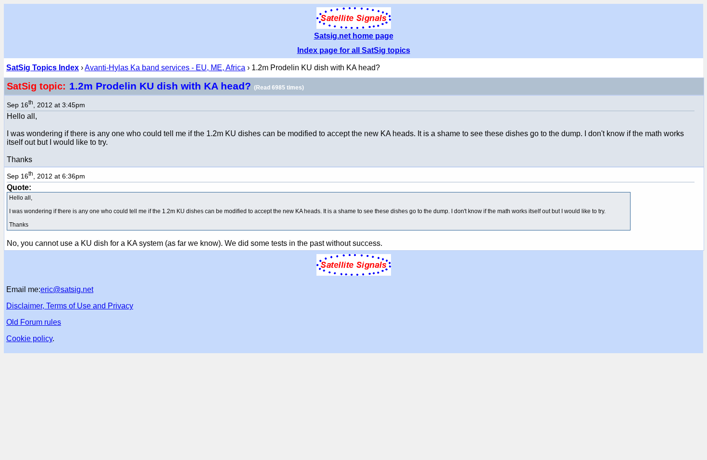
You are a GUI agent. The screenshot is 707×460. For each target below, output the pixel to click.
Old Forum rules (33, 322)
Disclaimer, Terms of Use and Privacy (69, 306)
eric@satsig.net (66, 289)
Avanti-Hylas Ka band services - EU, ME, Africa (165, 68)
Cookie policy (29, 338)
